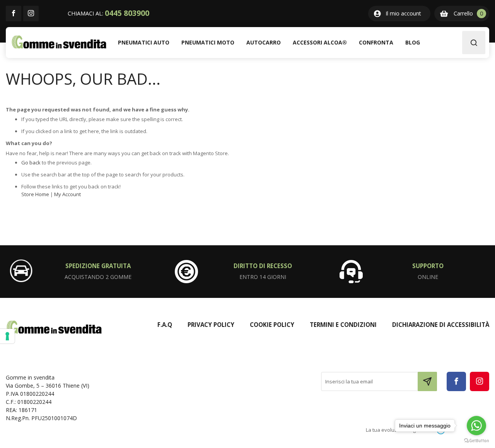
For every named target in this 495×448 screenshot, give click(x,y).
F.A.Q (164, 324)
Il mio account (403, 13)
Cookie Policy (272, 324)
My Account (67, 194)
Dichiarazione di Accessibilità (440, 324)
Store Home (35, 194)
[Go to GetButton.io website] (476, 440)
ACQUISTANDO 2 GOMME (98, 276)
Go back (31, 162)
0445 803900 (127, 13)
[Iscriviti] (427, 381)
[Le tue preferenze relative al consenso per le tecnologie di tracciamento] (7, 336)
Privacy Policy (211, 324)
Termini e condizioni (343, 324)
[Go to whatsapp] (476, 425)
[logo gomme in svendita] (59, 42)
